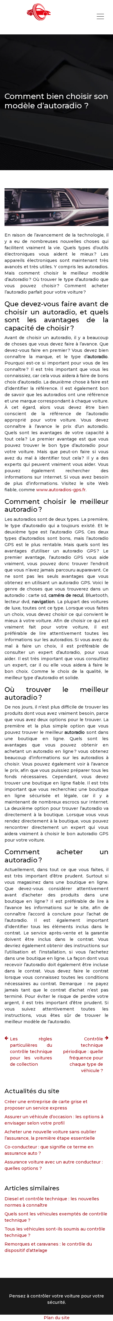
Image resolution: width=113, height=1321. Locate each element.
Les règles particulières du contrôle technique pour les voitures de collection (31, 1051)
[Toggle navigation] (100, 17)
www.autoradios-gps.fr (61, 489)
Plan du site (57, 1317)
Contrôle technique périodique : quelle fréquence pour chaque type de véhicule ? (83, 1054)
